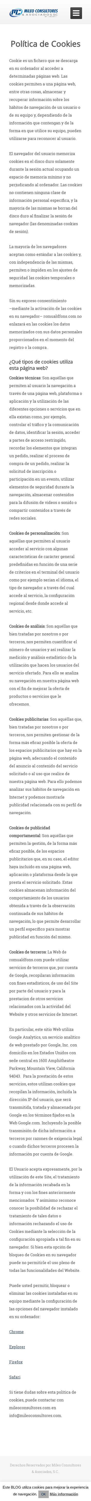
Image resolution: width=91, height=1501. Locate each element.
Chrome (16, 1331)
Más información (64, 1494)
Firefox (16, 1361)
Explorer (17, 1346)
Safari (14, 1377)
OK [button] (43, 1494)
